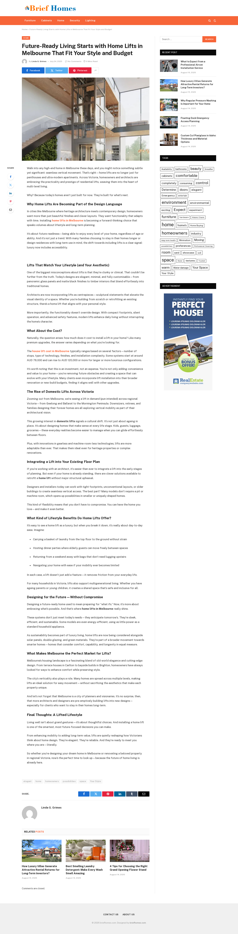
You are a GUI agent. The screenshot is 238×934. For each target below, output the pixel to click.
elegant (27, 781)
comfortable (186, 175)
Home (60, 20)
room (166, 252)
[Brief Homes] (50, 8)
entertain (182, 195)
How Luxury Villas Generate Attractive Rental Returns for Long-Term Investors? (41, 870)
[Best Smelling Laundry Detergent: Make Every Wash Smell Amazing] (85, 851)
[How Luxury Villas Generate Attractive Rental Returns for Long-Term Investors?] (42, 851)
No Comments (74, 61)
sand (176, 252)
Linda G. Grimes (39, 61)
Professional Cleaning (203, 246)
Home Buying (196, 225)
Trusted (201, 261)
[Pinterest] (10, 201)
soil (199, 252)
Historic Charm (198, 217)
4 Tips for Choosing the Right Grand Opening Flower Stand (128, 868)
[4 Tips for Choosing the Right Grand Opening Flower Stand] (129, 851)
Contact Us (111, 914)
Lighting (90, 20)
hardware (184, 217)
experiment (195, 210)
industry (196, 233)
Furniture (30, 20)
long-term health (168, 240)
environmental (199, 202)
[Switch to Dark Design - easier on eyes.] (214, 20)
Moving (199, 240)
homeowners (52, 781)
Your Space (200, 267)
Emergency (168, 195)
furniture (169, 217)
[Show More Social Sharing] (95, 70)
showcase (188, 252)
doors (184, 189)
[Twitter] (10, 185)
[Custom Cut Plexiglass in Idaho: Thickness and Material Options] (169, 140)
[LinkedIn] (10, 193)
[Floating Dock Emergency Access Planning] (169, 122)
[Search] (209, 20)
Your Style (95, 781)
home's (182, 225)
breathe (209, 169)
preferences (183, 245)
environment (174, 202)
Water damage (181, 267)
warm (166, 267)
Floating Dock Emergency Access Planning (195, 120)
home (38, 781)
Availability (166, 169)
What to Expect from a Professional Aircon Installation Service (193, 64)
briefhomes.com (138, 923)
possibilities (69, 781)
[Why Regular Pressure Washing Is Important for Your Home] (169, 105)
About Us (129, 914)
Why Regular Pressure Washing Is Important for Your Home (198, 102)
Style (180, 261)
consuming (186, 183)
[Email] (10, 209)
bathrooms (181, 169)
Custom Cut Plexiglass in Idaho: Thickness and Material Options (198, 138)
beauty (195, 169)
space (83, 781)
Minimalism (184, 240)
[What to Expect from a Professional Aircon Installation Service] (169, 66)
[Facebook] (10, 176)
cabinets (167, 175)
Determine (169, 189)
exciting (165, 210)
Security (75, 20)
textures (190, 260)
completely (169, 183)
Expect (180, 210)
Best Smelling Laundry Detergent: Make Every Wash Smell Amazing (84, 870)
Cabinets (46, 20)
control (202, 183)
